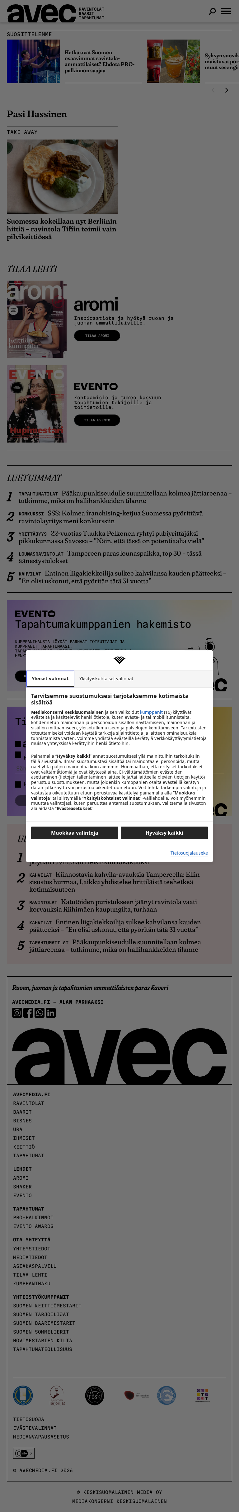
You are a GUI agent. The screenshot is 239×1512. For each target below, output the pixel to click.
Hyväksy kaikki (164, 832)
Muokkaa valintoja (74, 832)
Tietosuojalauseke (189, 853)
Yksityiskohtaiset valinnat (106, 678)
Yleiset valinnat (50, 678)
